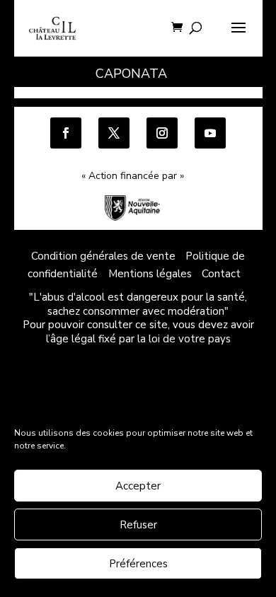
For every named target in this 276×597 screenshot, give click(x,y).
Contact (221, 274)
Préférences (138, 564)
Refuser (138, 525)
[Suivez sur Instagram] (162, 133)
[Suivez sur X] (114, 133)
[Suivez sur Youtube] (210, 133)
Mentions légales (150, 274)
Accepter (138, 486)
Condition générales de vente (103, 256)
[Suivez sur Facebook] (65, 133)
